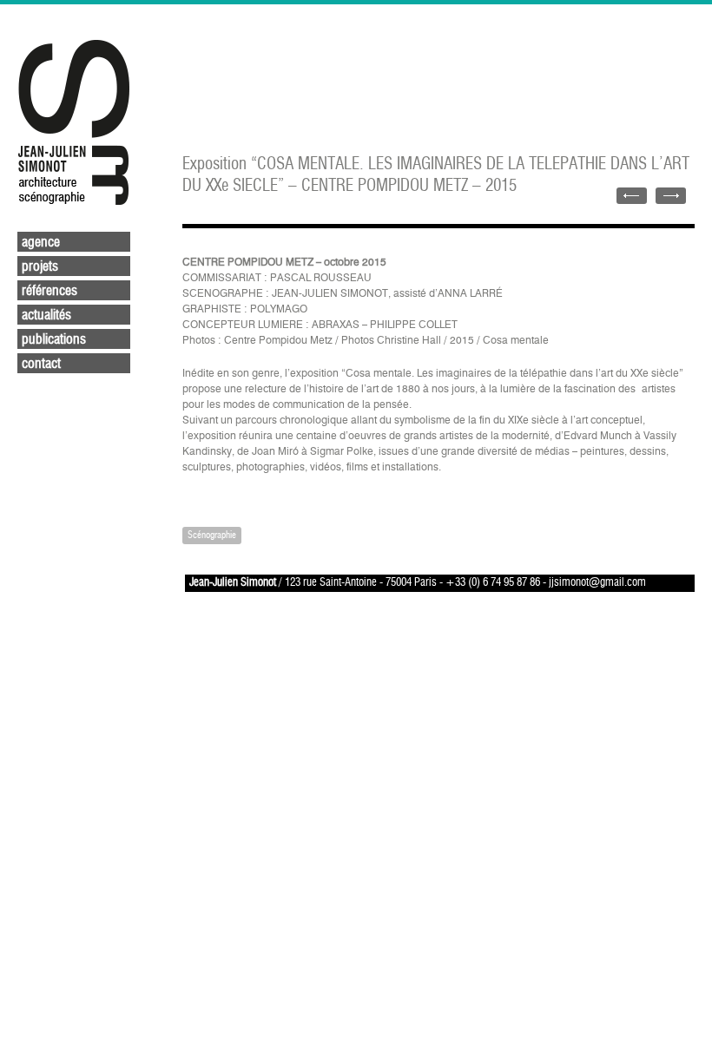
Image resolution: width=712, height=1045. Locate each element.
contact (41, 364)
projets (40, 266)
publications (54, 339)
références (49, 291)
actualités (46, 315)
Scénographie (212, 535)
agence (41, 242)
